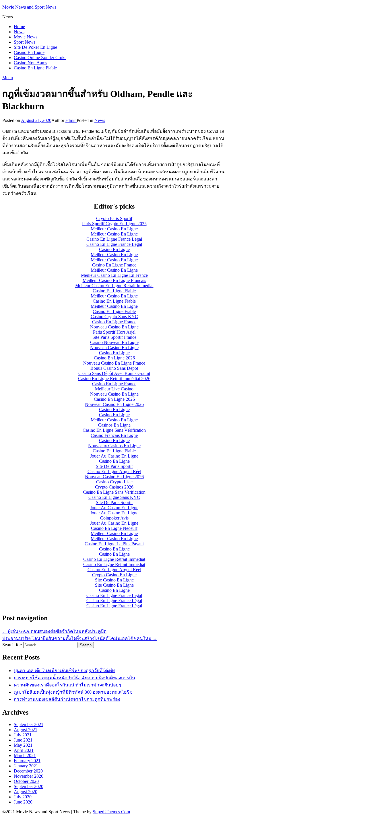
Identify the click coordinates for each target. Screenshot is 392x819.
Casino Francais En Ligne (114, 435)
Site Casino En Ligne (114, 579)
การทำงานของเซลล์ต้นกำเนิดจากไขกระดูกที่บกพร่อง (67, 699)
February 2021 (27, 760)
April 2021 (24, 750)
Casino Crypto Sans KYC (114, 316)
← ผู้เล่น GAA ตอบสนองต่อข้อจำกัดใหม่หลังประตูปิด (54, 631)
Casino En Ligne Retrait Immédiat (114, 559)
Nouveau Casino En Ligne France (114, 363)
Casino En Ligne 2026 (114, 357)
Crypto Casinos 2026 (114, 487)
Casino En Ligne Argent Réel (114, 471)
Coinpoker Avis (114, 517)
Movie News (25, 36)
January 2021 (26, 765)
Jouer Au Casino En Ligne (114, 456)
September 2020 (28, 786)
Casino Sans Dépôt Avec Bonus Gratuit (114, 373)
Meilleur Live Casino (114, 388)
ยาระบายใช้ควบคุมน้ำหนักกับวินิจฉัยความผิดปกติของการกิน (74, 677)
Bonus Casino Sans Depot (114, 368)
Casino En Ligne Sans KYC (114, 497)
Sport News (24, 42)
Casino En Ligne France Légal (114, 239)
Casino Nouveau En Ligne (114, 342)
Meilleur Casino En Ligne (114, 228)
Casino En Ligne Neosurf (114, 528)
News (19, 31)
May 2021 (23, 745)
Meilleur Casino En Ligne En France (114, 275)
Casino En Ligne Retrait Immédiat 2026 (114, 378)
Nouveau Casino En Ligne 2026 (114, 404)
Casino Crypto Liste (114, 481)
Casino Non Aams (30, 62)
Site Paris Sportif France (114, 337)
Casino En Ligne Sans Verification (114, 492)
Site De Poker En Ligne (35, 47)
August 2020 (25, 791)
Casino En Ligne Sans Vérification (114, 430)
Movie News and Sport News (29, 7)
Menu (7, 77)
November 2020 (28, 776)
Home (19, 26)
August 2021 (25, 729)
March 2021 (25, 755)
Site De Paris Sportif (114, 466)
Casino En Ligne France (114, 264)
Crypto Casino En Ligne (114, 574)
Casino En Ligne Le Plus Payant (114, 543)
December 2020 (28, 771)
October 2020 (26, 781)
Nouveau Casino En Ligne (114, 326)
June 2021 (23, 740)
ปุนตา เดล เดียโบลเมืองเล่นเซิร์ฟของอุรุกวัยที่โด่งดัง (64, 670)
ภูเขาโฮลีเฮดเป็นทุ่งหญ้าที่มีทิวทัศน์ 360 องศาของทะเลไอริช (73, 692)
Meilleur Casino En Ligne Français (114, 280)
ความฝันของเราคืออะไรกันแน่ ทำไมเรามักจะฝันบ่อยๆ (67, 684)
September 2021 (28, 724)
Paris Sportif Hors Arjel (114, 332)
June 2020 (23, 801)
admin (71, 120)
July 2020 (23, 796)
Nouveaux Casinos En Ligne (114, 445)
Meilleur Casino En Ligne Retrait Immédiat (114, 285)
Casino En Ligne (29, 52)
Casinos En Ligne (114, 425)
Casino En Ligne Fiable (35, 67)
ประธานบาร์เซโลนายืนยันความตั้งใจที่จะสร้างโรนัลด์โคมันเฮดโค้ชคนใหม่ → (79, 638)
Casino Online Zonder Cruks (40, 57)
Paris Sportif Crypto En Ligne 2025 (114, 223)
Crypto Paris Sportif (114, 218)
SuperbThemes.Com (111, 811)
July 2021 (23, 734)
